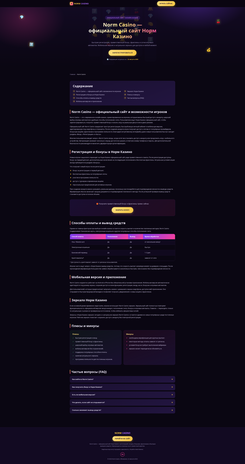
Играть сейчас (166, 3)
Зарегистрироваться (122, 53)
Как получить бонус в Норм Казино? (87, 387)
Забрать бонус (123, 210)
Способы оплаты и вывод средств (88, 98)
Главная (72, 74)
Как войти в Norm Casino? (82, 379)
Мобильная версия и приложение (89, 101)
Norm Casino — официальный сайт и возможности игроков (98, 91)
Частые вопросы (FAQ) (135, 98)
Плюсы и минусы (133, 95)
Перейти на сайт (122, 439)
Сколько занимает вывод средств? (86, 410)
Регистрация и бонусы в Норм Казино (90, 95)
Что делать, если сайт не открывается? (88, 402)
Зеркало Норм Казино (135, 91)
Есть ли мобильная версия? (83, 395)
